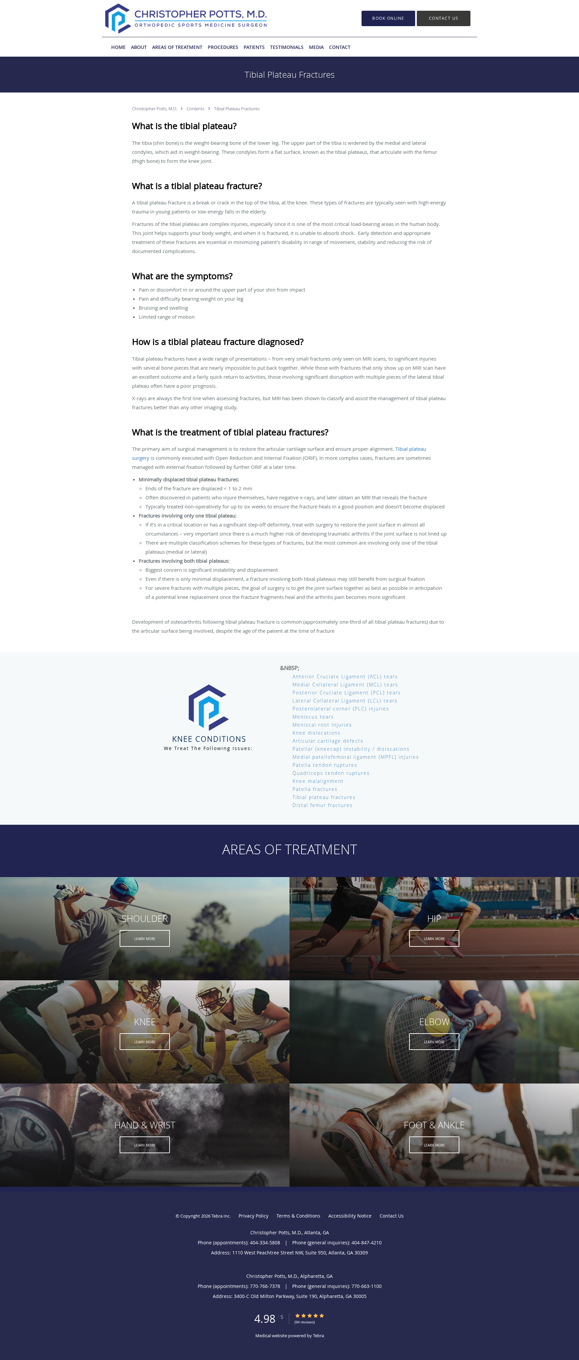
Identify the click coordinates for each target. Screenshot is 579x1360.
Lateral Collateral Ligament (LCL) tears (345, 700)
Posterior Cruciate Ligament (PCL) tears (347, 692)
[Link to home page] (176, 18)
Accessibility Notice (350, 1216)
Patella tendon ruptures (325, 765)
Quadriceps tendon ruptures (331, 773)
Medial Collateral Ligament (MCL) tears (345, 684)
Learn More (144, 939)
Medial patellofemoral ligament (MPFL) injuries (356, 757)
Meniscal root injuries (322, 725)
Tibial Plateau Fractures (237, 109)
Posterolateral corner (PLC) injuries (341, 708)
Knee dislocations (317, 733)
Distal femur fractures (323, 805)
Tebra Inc (220, 1216)
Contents (196, 109)
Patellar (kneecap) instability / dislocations (351, 749)
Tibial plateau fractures (324, 797)
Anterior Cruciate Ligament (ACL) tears (345, 676)
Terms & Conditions (298, 1216)
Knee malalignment (318, 781)
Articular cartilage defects (328, 741)
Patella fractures (315, 789)
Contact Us (392, 1216)
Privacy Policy (253, 1216)
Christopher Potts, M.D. (155, 109)
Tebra (318, 1336)
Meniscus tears (313, 717)
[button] (388, 18)
